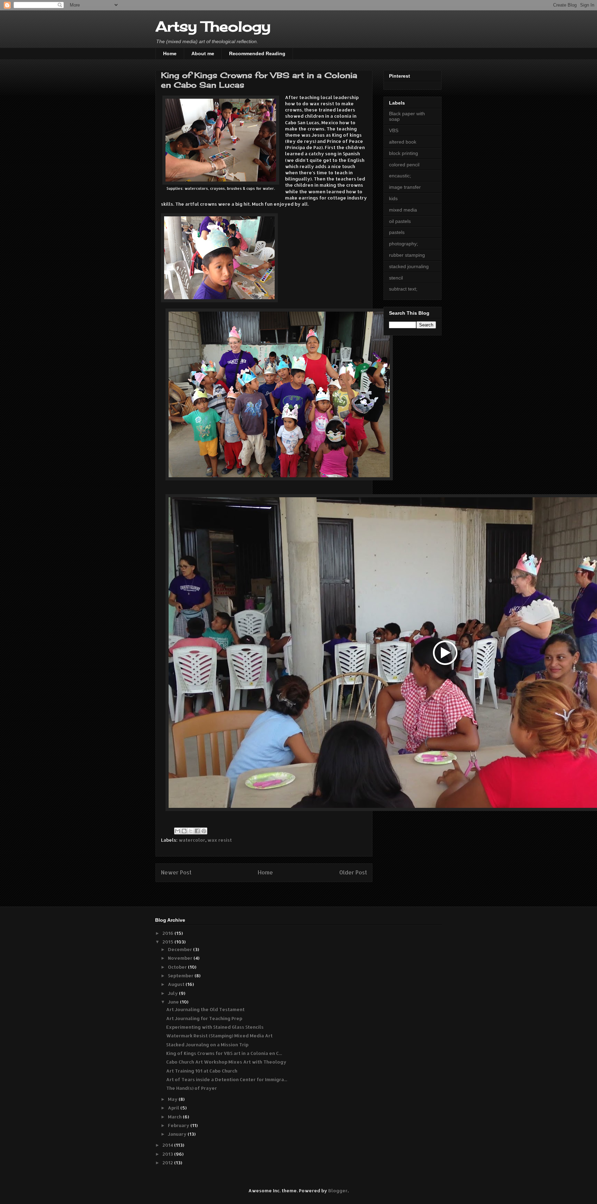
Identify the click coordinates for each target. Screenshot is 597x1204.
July (173, 993)
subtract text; (403, 289)
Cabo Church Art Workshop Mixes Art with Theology (226, 1062)
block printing (403, 153)
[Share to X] (190, 831)
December (180, 949)
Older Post (353, 872)
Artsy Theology (213, 26)
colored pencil (404, 164)
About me (202, 53)
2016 (168, 933)
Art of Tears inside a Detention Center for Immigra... (226, 1079)
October (178, 967)
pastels (397, 232)
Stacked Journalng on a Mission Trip (207, 1044)
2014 (168, 1145)
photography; (403, 243)
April (174, 1107)
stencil (396, 278)
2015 (168, 941)
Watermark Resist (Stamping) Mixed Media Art (219, 1035)
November (180, 958)
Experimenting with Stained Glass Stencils (215, 1027)
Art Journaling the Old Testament (205, 1009)
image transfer (405, 187)
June (174, 1002)
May (173, 1099)
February (179, 1125)
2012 (168, 1162)
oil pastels (400, 221)
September (181, 975)
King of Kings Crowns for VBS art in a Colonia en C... (224, 1053)
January (178, 1134)
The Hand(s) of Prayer (191, 1088)
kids (393, 198)
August (177, 984)
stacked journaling (409, 266)
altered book (402, 142)
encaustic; (400, 175)
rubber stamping (407, 255)
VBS (393, 130)
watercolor (192, 840)
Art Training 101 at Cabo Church (201, 1071)
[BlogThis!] (184, 831)
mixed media (403, 210)
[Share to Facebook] (197, 831)
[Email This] (177, 831)
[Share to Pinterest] (203, 831)
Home (170, 53)
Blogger (338, 1190)
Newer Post (176, 872)
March (175, 1116)
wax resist (219, 840)
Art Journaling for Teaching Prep (204, 1018)
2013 (168, 1154)
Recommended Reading (257, 53)
